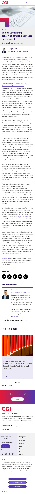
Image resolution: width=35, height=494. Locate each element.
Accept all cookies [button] (17, 479)
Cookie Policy (6, 492)
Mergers (21, 449)
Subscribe (5, 446)
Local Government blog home (13, 320)
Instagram (13, 454)
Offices (21, 455)
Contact (17, 399)
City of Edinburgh (23, 217)
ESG (20, 446)
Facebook (9, 454)
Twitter (6, 454)
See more (5, 385)
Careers (21, 443)
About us (22, 440)
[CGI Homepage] (5, 2)
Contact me (5, 258)
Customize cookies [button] (17, 482)
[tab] (15, 382)
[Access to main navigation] (32, 3)
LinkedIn (2, 454)
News (21, 452)
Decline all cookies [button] (17, 486)
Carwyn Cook (12, 49)
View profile (14, 316)
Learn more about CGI (8, 425)
